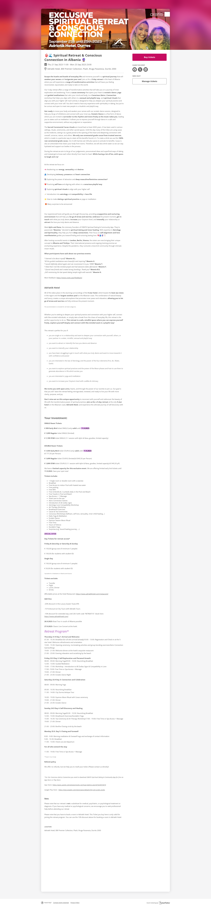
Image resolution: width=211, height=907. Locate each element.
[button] (61, 903)
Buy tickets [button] (149, 57)
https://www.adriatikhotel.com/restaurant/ (92, 594)
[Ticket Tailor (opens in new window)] (164, 903)
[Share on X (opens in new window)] (140, 69)
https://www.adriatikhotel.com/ (56, 616)
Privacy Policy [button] (75, 903)
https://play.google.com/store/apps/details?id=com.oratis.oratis (81, 790)
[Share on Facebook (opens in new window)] (134, 69)
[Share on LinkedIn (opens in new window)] (145, 69)
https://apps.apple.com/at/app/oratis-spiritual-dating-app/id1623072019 (79, 785)
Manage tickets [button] (149, 81)
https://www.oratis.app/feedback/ (69, 278)
